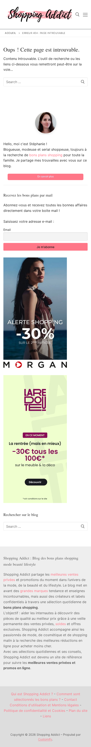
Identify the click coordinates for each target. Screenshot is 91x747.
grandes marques (34, 591)
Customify (45, 739)
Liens (47, 716)
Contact (70, 699)
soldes (60, 624)
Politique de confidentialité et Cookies (34, 710)
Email (7, 229)
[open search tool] (77, 14)
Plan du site (78, 710)
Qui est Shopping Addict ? (32, 694)
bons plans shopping (45, 155)
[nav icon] (85, 14)
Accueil (10, 33)
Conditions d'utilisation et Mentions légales (44, 705)
